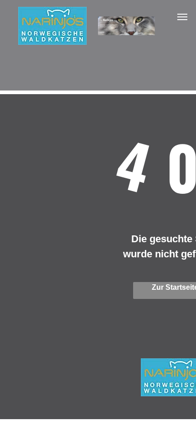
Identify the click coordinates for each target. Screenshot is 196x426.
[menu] (182, 17)
